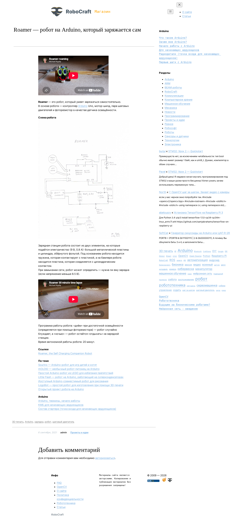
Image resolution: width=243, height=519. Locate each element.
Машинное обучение (177, 103)
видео (197, 264)
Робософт (171, 128)
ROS (172, 260)
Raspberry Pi (219, 255)
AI (175, 251)
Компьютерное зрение (178, 99)
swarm (179, 260)
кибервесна (186, 269)
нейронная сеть (202, 273)
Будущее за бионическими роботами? (184, 304)
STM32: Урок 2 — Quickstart (185, 151)
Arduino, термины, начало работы (59, 400)
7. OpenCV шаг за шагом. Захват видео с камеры (199, 192)
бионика (177, 264)
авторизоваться (105, 458)
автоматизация (197, 260)
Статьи (61, 507)
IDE (226, 251)
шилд (218, 290)
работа (172, 279)
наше (190, 274)
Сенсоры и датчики (177, 136)
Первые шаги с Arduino (175, 62)
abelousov (165, 212)
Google (220, 251)
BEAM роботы (173, 87)
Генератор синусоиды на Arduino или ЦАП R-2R (200, 233)
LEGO (175, 256)
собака (222, 285)
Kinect (168, 256)
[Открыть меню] (170, 11)
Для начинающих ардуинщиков (179, 50)
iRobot (162, 256)
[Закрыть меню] (179, 5)
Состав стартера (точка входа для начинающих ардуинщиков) (77, 408)
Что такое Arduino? (173, 37)
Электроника (173, 144)
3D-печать (18, 421)
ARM (167, 83)
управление (165, 290)
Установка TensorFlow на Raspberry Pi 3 (198, 212)
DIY (214, 251)
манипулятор (203, 269)
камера (172, 269)
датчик (217, 265)
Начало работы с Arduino (177, 45)
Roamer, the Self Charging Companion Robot (65, 353)
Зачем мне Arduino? (173, 41)
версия (188, 265)
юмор (224, 290)
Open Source (195, 256)
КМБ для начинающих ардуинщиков (60, 404)
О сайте (61, 490)
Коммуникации (174, 95)
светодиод (191, 286)
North (162, 192)
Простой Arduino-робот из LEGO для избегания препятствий (75, 373)
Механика (171, 107)
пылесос (163, 279)
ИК (185, 260)
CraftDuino (207, 251)
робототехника (172, 285)
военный (207, 264)
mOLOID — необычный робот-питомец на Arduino (69, 368)
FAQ (59, 482)
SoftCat (163, 233)
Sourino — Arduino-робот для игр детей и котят (67, 364)
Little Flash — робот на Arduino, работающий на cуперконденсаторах (80, 377)
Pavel (162, 171)
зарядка (38, 421)
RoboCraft (78, 11)
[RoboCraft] (170, 481)
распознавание (186, 279)
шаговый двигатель (63, 421)
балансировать (164, 265)
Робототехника (169, 300)
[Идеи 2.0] (164, 481)
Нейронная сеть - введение (178, 308)
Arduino (82, 105)
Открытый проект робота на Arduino (61, 389)
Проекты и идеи (79, 432)
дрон (223, 265)
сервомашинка (207, 285)
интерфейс (163, 269)
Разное (169, 124)
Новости (170, 111)
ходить (177, 290)
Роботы (169, 132)
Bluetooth (198, 251)
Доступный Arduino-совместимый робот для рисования (73, 381)
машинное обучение (172, 273)
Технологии (172, 140)
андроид (214, 260)
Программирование (177, 115)
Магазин (102, 11)
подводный (218, 274)
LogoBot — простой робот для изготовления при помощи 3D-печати (80, 385)
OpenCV (183, 255)
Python (206, 256)
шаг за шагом (188, 290)
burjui (162, 151)
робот (48, 421)
